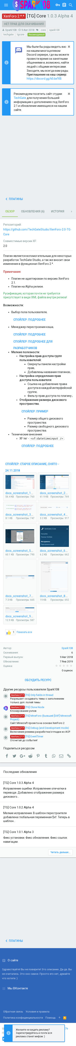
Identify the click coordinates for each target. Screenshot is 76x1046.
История (57, 211)
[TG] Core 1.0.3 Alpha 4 (18, 783)
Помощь (50, 1017)
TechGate (20, 98)
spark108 (54, 30)
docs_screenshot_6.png (55, 550)
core (43, 30)
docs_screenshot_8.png (55, 596)
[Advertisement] (38, 158)
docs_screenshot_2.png (55, 493)
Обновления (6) (33, 211)
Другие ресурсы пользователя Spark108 (31, 689)
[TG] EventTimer (27, 736)
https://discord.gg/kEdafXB (44, 78)
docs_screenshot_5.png (20, 550)
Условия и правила (37, 1011)
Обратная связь (13, 1011)
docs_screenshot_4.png (55, 514)
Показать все (24, 632)
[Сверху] (59, 1018)
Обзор (10, 211)
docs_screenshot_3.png (20, 514)
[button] (6, 5)
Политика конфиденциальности (23, 1017)
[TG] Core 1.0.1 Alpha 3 (18, 832)
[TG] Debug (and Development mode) (40, 727)
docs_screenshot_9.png (20, 616)
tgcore (20, 34)
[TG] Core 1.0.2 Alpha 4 (18, 807)
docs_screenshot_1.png (20, 493)
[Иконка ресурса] (5, 696)
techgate (8, 34)
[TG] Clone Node (27, 707)
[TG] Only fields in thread (32, 695)
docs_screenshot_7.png (20, 596)
